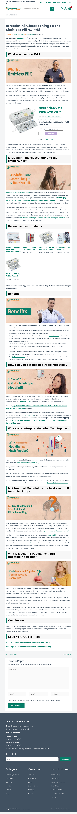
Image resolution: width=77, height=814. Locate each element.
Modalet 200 (51, 535)
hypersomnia (11, 200)
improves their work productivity (28, 463)
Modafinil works (54, 336)
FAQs (30, 782)
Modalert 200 (22, 38)
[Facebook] (15, 754)
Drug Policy (55, 778)
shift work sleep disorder (45, 200)
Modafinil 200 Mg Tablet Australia (50, 109)
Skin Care (9, 782)
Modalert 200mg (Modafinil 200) (29, 248)
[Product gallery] (22, 120)
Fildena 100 (62, 420)
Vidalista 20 (53, 420)
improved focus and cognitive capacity (56, 531)
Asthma (8, 790)
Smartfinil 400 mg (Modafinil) (63, 248)
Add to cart (51, 134)
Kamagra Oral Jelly (19, 420)
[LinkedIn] (12, 754)
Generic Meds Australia (23, 809)
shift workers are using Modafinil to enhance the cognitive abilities (42, 218)
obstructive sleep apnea (26, 200)
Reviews (31, 793)
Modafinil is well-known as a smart (18, 193)
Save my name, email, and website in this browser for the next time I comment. (35, 700)
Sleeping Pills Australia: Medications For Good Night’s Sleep (28, 647)
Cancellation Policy (57, 793)
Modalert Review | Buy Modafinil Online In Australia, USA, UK (28, 642)
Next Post (66, 655)
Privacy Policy (55, 775)
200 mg (42, 129)
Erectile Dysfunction (27, 415)
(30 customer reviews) (54, 117)
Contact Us (32, 778)
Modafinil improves (18, 357)
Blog (7, 793)
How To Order (33, 786)
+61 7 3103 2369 (45, 3)
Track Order (66, 3)
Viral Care (9, 786)
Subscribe (65, 759)
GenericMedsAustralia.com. (57, 483)
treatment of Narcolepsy (28, 543)
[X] (9, 754)
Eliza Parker (30, 34)
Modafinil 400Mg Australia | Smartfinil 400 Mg (13, 249)
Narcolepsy (61, 198)
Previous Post (12, 655)
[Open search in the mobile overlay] (38, 9)
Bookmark (57, 3)
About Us (31, 775)
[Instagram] (6, 754)
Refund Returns (56, 786)
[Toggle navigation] (68, 15)
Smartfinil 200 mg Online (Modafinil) (46, 248)
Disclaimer (54, 797)
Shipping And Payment (58, 782)
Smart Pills (49, 139)
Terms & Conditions (57, 790)
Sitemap (31, 790)
